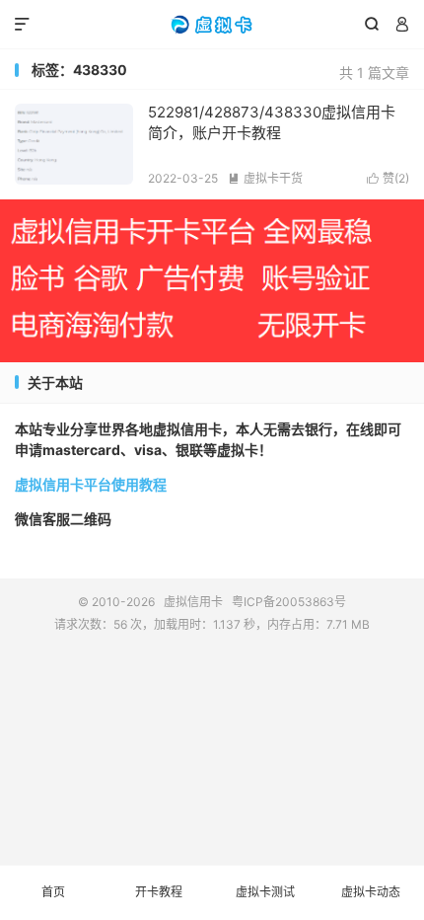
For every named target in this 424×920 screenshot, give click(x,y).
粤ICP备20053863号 (289, 601)
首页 (53, 891)
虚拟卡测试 (265, 891)
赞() (388, 178)
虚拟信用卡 (212, 25)
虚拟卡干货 (265, 178)
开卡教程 (158, 891)
